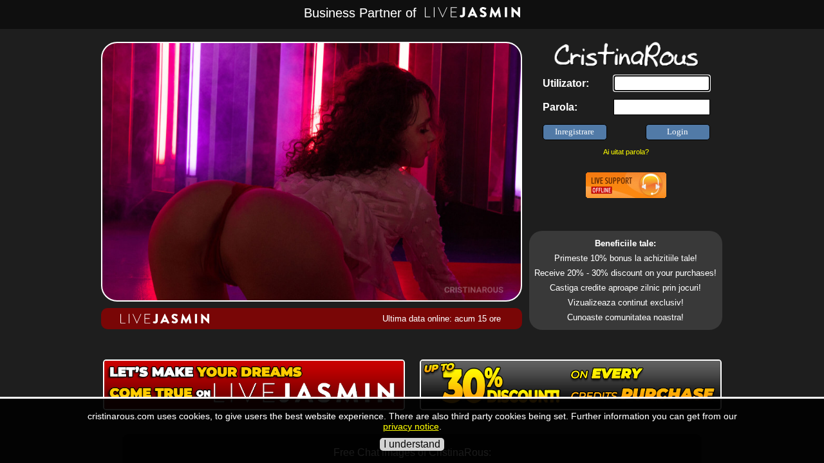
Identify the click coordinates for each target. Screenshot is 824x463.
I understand (412, 444)
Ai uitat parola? (626, 152)
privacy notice (411, 426)
